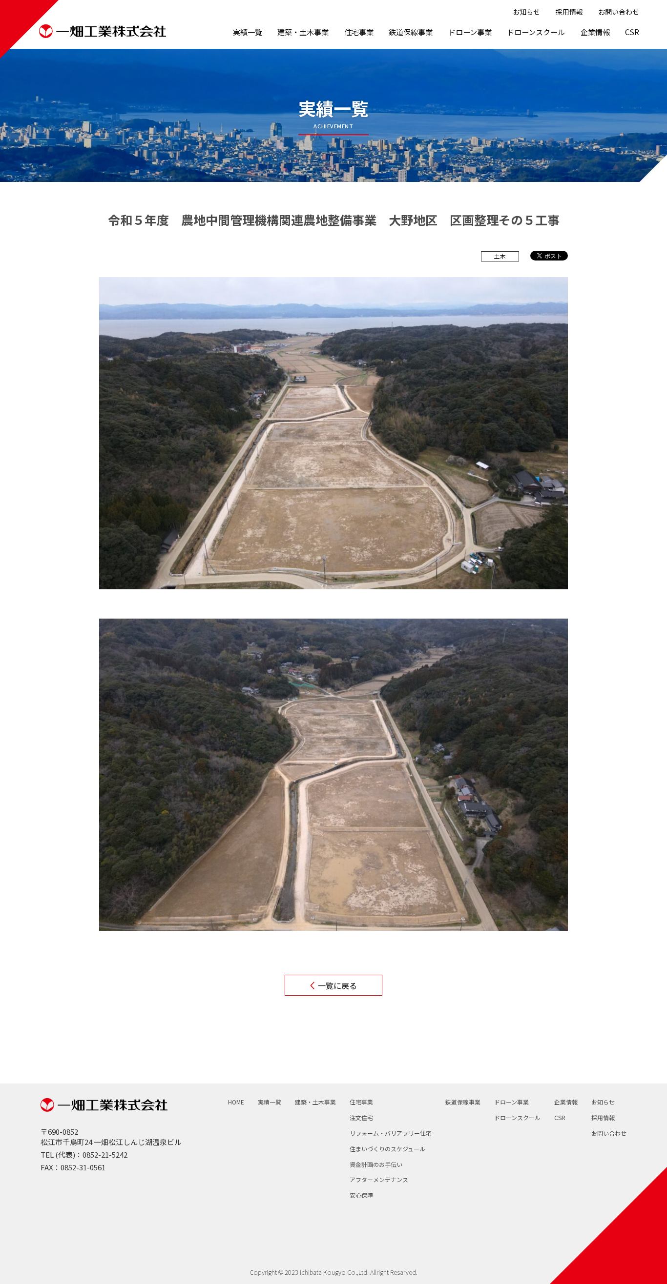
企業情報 (595, 32)
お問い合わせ (618, 12)
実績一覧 (247, 32)
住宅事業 (359, 32)
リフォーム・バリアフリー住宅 (391, 1133)
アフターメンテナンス (379, 1180)
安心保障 (361, 1195)
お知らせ (526, 12)
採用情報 (569, 12)
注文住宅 (361, 1118)
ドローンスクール (536, 32)
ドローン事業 (470, 32)
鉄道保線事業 (411, 32)
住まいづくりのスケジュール (387, 1149)
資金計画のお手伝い (376, 1164)
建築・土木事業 (303, 32)
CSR (632, 32)
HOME (236, 1102)
